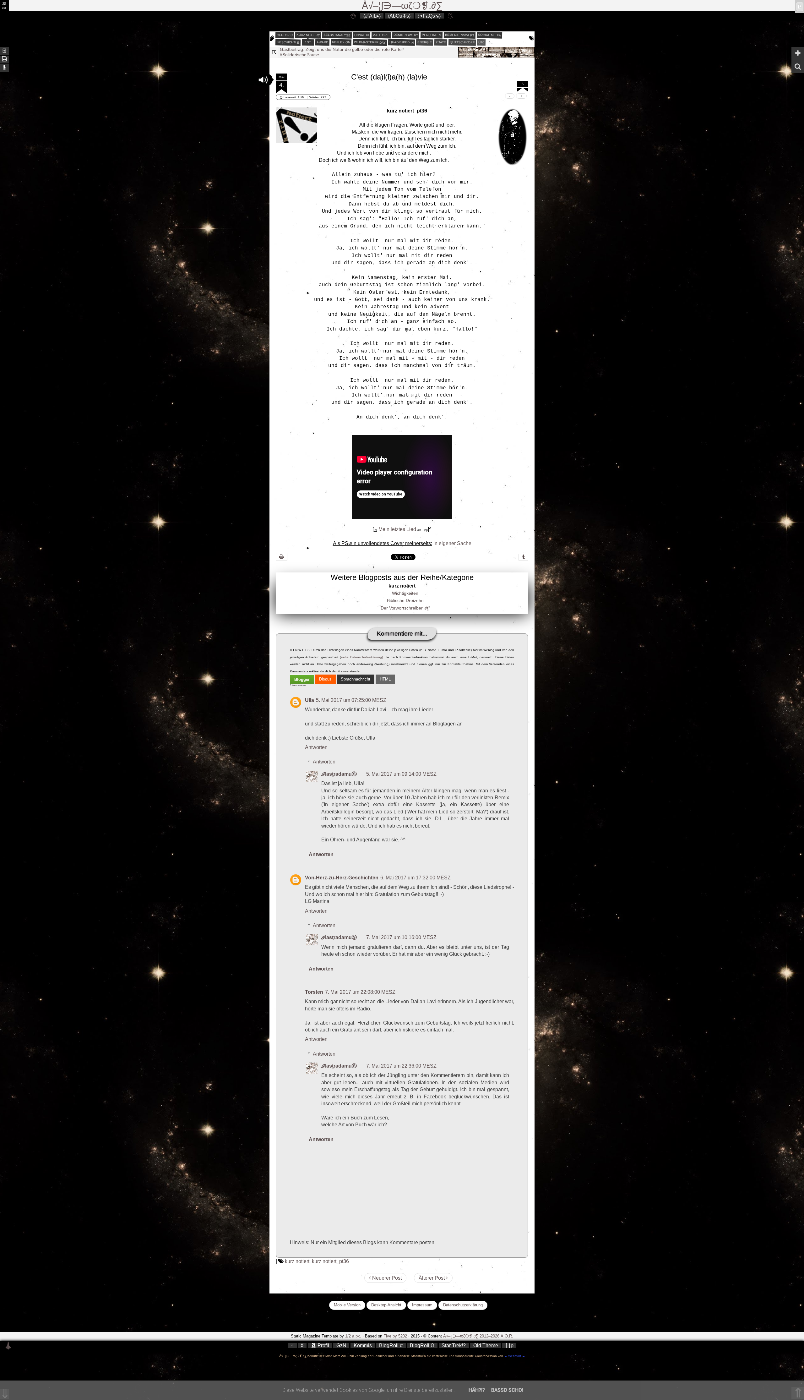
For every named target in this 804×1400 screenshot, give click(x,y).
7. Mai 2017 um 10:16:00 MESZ (401, 937)
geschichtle (288, 42)
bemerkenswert (459, 35)
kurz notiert (308, 35)
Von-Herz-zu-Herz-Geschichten (341, 877)
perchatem (431, 35)
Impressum (422, 1305)
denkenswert (406, 35)
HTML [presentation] (385, 679)
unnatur (361, 35)
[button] (263, 80)
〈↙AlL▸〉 (372, 16)
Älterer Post (432, 1278)
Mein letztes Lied (397, 529)
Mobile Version (347, 1305)
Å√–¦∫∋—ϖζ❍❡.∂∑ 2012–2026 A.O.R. (478, 1336)
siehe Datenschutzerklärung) (362, 657)
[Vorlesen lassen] (4, 59)
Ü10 (481, 42)
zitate (441, 42)
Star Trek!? (454, 1345)
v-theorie (381, 35)
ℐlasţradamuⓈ (339, 774)
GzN (341, 1345)
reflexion (341, 42)
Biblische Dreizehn (405, 600)
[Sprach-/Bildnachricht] (4, 67)
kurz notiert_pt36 (330, 1261)
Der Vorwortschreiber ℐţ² (405, 607)
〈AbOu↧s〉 (399, 16)
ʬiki (4, 5)
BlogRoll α (391, 1345)
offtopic (285, 35)
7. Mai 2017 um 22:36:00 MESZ (401, 1066)
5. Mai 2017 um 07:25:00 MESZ (351, 700)
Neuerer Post (386, 1278)
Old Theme (485, 1345)
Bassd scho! (507, 1390)
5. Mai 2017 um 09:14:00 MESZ (401, 774)
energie (424, 42)
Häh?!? (477, 1390)
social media (489, 35)
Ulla (309, 700)
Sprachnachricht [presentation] (355, 679)
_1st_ (308, 42)
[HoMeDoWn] (353, 16)
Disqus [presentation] (325, 679)
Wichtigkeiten (405, 593)
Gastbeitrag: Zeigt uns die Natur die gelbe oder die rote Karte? (342, 49)
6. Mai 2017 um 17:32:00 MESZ (415, 877)
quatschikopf (462, 42)
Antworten (316, 747)
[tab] (302, 679)
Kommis (363, 1345)
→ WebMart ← (514, 1356)
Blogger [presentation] (302, 679)
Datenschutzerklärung (463, 1305)
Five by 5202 (395, 1336)
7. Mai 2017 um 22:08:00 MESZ (360, 992)
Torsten (314, 992)
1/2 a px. (353, 1336)
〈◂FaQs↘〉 (429, 16)
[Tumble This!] (523, 557)
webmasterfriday (370, 42)
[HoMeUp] (451, 16)
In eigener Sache (452, 543)
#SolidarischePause (299, 54)
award (322, 42)
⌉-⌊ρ (509, 1345)
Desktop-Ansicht (386, 1305)
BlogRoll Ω (422, 1345)
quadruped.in (401, 42)
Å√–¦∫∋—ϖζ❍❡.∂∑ (402, 5)
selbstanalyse (336, 35)
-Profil (322, 1345)
